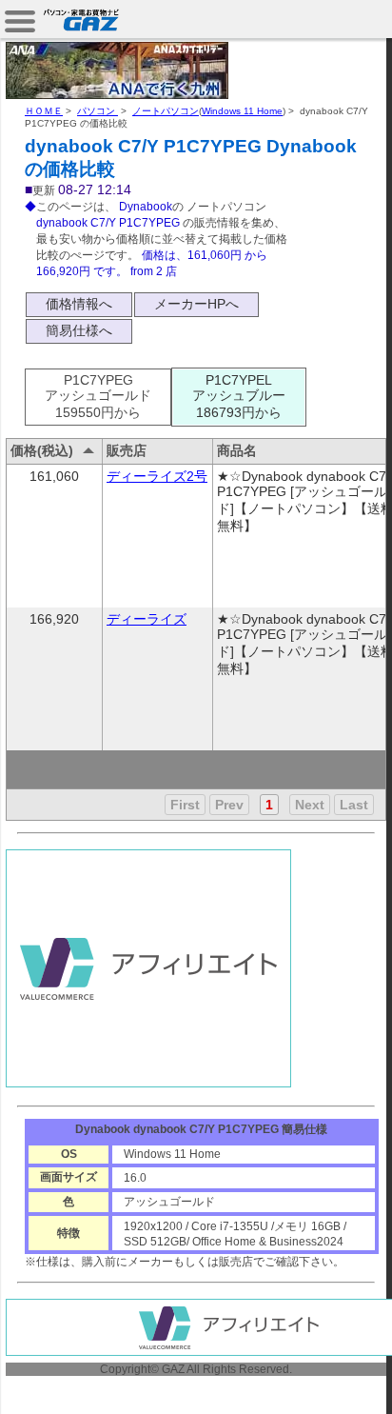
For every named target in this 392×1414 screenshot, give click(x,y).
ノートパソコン (165, 111)
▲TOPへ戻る (324, 1377)
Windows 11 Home (242, 111)
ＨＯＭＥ (44, 111)
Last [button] (354, 804)
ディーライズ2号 (157, 476)
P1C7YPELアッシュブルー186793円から (238, 396)
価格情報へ (79, 303)
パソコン (97, 111)
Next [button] (309, 804)
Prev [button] (229, 804)
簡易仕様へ (79, 330)
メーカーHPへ (196, 303)
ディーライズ (146, 619)
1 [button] (269, 804)
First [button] (185, 804)
